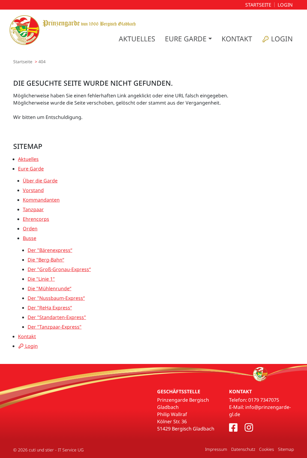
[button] (188, 38)
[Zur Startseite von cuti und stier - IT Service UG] (73, 30)
